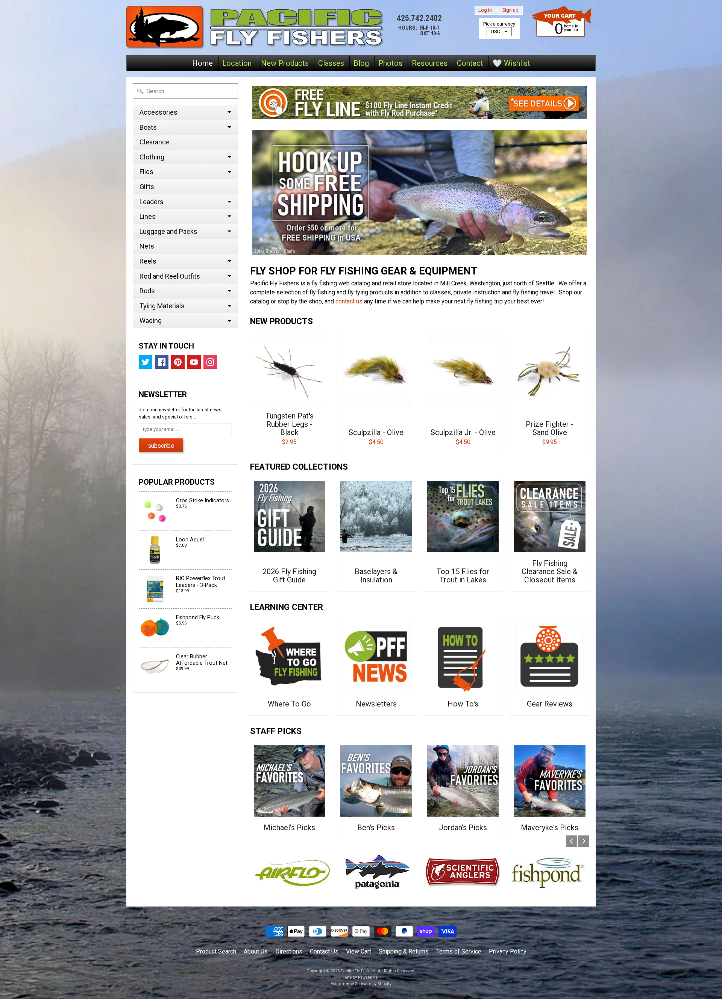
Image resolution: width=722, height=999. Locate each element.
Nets (147, 246)
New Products (285, 63)
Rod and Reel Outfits (170, 276)
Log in (485, 10)
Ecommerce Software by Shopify (361, 983)
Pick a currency (499, 24)
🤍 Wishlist (511, 63)
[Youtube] (194, 362)
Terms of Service (458, 951)
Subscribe (161, 445)
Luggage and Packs (168, 231)
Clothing (152, 157)
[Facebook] (161, 362)
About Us (256, 951)
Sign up (510, 10)
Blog (361, 63)
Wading (151, 320)
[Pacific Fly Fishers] (286, 27)
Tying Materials (162, 306)
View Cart (358, 951)
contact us (349, 301)
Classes (331, 63)
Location (237, 63)
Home (202, 63)
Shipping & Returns (404, 951)
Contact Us (324, 951)
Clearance (155, 142)
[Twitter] (145, 362)
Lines (148, 216)
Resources (429, 63)
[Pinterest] (178, 362)
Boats (148, 127)
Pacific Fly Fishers (358, 971)
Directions (288, 951)
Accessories (158, 112)
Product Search (216, 951)
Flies (146, 172)
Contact (470, 63)
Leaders (152, 202)
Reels (148, 261)
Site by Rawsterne (361, 977)
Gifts (147, 187)
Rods (147, 291)
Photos (390, 63)
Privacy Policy (507, 951)
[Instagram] (210, 362)
